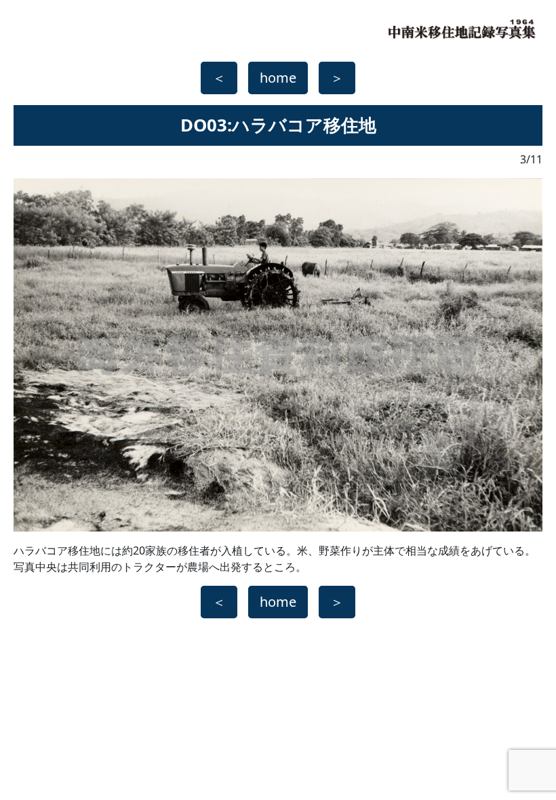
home (278, 77)
